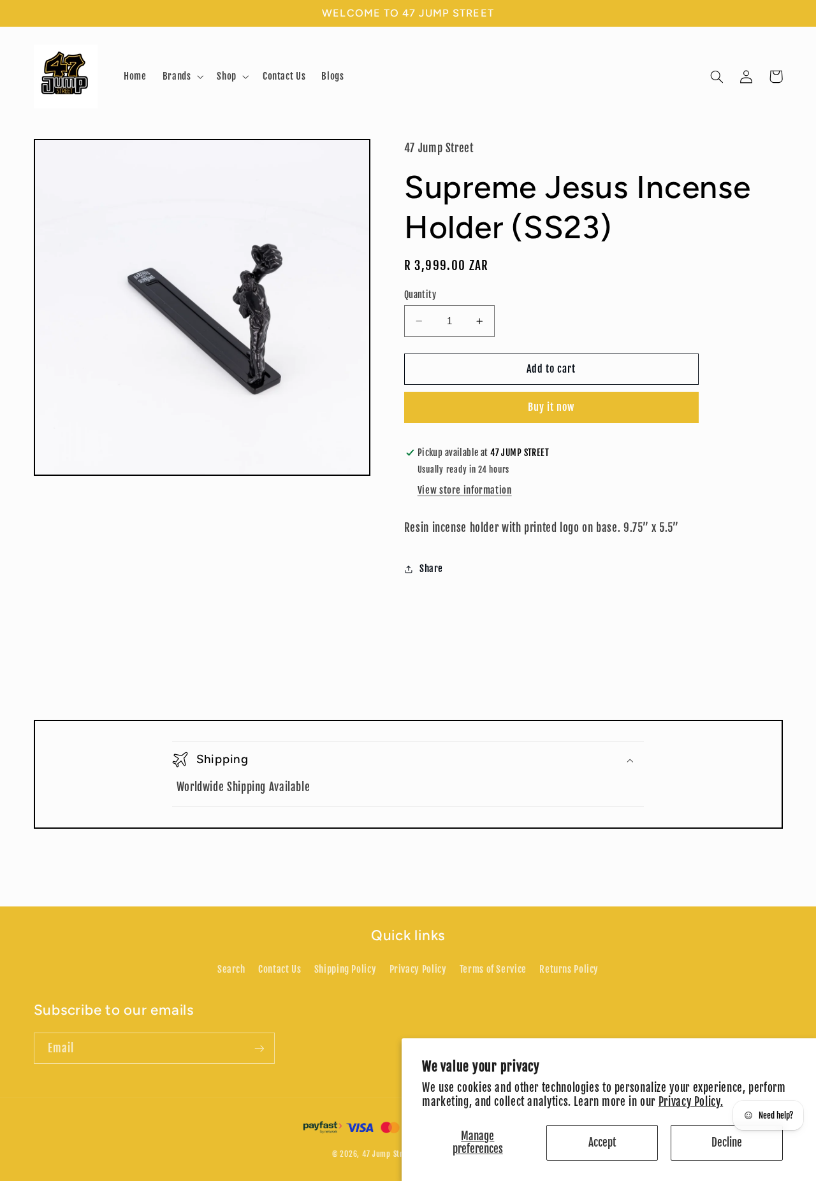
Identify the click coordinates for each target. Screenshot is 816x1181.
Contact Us (279, 969)
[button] (181, 76)
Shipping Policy (345, 969)
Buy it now (551, 407)
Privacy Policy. (691, 1101)
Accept (602, 1142)
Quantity (420, 294)
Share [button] (431, 568)
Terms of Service (493, 969)
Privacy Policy (418, 969)
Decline (726, 1142)
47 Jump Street (388, 1154)
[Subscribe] (258, 1048)
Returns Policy (569, 969)
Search (231, 969)
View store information (465, 491)
